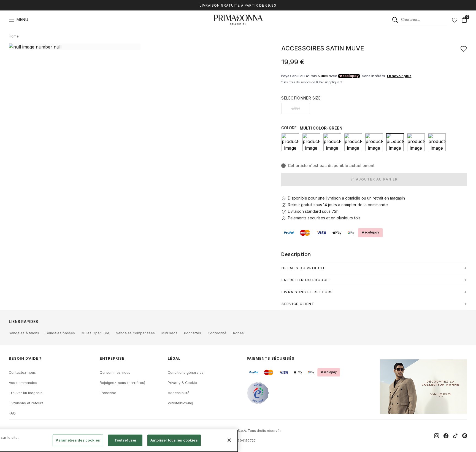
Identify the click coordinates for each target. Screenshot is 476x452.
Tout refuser (125, 440)
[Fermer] (229, 440)
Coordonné (217, 333)
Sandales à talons (24, 333)
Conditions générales (186, 372)
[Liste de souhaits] (454, 20)
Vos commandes (23, 383)
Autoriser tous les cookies (174, 440)
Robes (238, 333)
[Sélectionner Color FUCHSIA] (332, 142)
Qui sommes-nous (115, 372)
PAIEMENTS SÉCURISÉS (270, 358)
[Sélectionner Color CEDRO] (311, 142)
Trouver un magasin (25, 393)
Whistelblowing (180, 403)
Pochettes (192, 333)
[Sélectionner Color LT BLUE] (353, 142)
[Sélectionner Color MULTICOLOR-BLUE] (416, 142)
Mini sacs (169, 333)
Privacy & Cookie (182, 383)
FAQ (12, 413)
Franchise (108, 393)
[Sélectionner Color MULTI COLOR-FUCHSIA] (374, 142)
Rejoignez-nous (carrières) (122, 383)
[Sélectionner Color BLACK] (290, 142)
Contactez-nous (22, 372)
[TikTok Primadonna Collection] (455, 435)
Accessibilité (179, 393)
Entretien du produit (306, 280)
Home (14, 36)
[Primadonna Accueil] (238, 20)
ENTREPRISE (112, 358)
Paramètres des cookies (78, 440)
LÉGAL (174, 358)
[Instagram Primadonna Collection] (436, 435)
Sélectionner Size (301, 98)
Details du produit (303, 268)
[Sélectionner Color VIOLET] (437, 142)
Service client (298, 304)
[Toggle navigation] (11, 20)
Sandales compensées (135, 333)
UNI (295, 108)
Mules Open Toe (95, 333)
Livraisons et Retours (307, 292)
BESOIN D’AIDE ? (25, 358)
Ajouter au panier (376, 179)
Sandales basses (60, 333)
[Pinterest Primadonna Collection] (464, 435)
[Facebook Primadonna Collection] (445, 435)
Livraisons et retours (26, 403)
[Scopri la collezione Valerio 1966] (423, 386)
